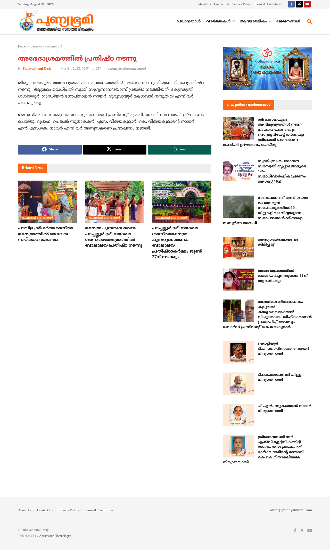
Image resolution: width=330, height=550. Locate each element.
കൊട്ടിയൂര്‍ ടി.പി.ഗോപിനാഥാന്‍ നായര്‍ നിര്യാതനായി (283, 349)
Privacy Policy (241, 4)
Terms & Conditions (268, 4)
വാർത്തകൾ (218, 21)
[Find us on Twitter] (299, 4)
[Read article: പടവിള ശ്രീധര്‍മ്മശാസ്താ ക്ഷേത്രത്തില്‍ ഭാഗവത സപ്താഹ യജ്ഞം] (47, 202)
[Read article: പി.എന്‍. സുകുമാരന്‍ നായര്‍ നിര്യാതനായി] (238, 415)
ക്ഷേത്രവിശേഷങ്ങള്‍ (46, 47)
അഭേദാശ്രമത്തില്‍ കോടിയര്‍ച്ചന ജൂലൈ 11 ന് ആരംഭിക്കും (283, 276)
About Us (204, 4)
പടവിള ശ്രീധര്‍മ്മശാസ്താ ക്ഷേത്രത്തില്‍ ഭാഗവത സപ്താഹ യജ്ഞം (45, 234)
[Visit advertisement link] (267, 68)
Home (22, 47)
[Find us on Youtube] (307, 4)
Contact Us (221, 4)
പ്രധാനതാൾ (189, 21)
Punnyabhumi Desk (37, 69)
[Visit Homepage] (57, 21)
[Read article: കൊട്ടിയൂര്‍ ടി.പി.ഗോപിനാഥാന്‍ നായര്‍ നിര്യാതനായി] (238, 352)
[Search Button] (309, 21)
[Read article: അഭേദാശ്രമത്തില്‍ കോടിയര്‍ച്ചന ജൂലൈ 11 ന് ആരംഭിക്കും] (238, 280)
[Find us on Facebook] (291, 4)
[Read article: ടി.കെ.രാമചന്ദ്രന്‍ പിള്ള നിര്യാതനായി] (238, 384)
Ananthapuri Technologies (55, 536)
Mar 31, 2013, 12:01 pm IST (81, 69)
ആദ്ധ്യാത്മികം (253, 21)
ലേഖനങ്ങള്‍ (288, 21)
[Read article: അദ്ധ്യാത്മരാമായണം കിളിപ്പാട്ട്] (238, 248)
